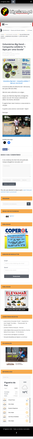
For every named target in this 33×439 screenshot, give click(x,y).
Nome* (6, 267)
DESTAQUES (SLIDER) (9, 54)
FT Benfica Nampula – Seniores (15, 327)
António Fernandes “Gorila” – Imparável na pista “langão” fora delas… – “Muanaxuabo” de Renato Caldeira (16, 323)
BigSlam (11, 216)
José (5, 327)
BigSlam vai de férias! (19, 334)
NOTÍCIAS (17, 54)
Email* (6, 260)
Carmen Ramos (8, 334)
